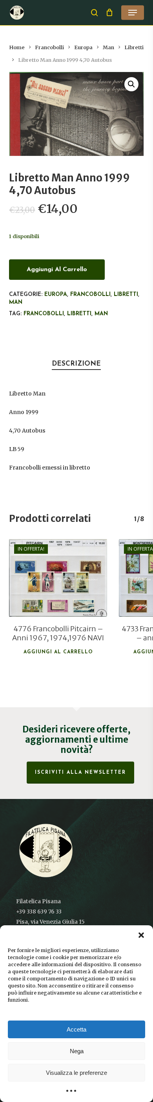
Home (17, 47)
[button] (141, 935)
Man (108, 47)
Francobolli (49, 47)
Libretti (134, 47)
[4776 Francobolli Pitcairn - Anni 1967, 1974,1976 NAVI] (58, 578)
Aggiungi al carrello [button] (58, 652)
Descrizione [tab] (76, 364)
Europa (83, 47)
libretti (79, 314)
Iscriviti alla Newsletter (80, 772)
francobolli (44, 314)
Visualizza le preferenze (76, 1072)
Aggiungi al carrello (57, 269)
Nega (77, 1051)
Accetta (76, 1029)
